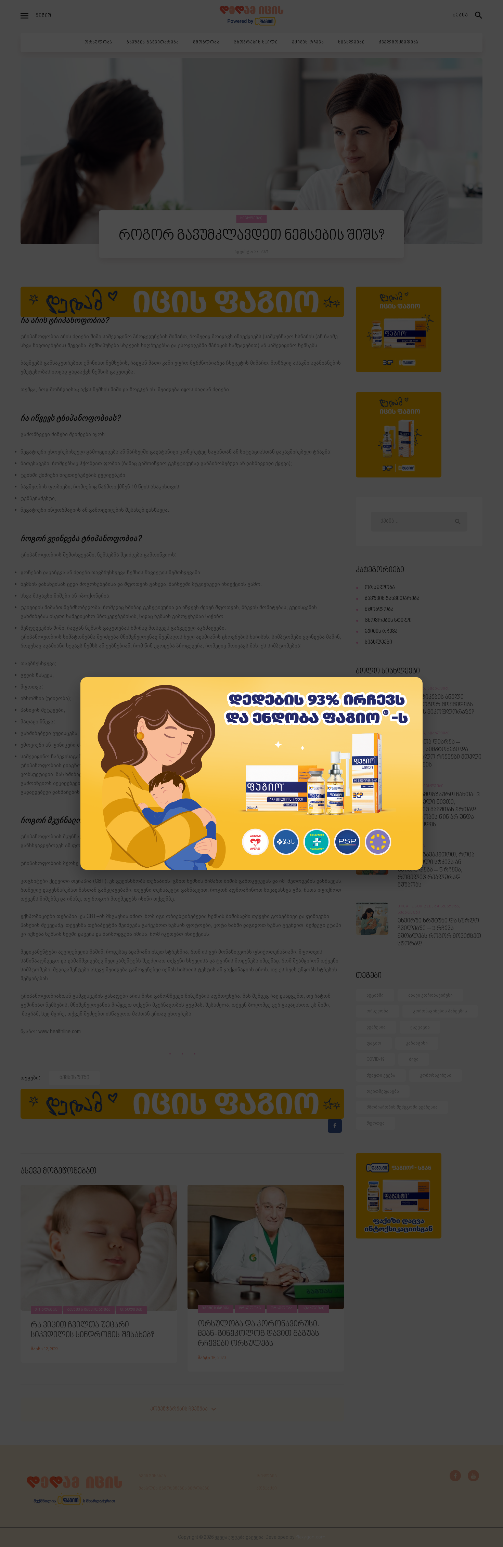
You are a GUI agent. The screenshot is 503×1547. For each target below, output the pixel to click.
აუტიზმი (375, 995)
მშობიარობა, (448, 906)
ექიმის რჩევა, (412, 688)
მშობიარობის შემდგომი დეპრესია (402, 1107)
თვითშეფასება (382, 1091)
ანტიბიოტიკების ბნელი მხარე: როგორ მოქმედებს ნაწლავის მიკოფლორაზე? (436, 705)
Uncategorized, (416, 906)
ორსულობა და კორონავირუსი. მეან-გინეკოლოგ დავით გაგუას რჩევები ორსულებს (258, 1334)
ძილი (413, 1059)
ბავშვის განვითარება (89, 1310)
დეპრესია (376, 1027)
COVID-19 (375, 1059)
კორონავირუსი (435, 1075)
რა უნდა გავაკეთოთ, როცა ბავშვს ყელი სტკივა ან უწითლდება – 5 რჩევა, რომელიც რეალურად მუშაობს (436, 870)
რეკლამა (267, 1476)
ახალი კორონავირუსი (430, 995)
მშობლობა (379, 609)
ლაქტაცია (420, 1027)
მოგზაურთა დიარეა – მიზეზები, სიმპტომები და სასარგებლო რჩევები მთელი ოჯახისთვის (439, 753)
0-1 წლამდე (46, 1310)
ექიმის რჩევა (215, 1308)
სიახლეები (251, 218)
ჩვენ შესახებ (152, 1476)
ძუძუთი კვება (380, 1075)
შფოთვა (375, 1123)
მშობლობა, (409, 786)
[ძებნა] (478, 16)
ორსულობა (250, 1308)
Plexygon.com (310, 1537)
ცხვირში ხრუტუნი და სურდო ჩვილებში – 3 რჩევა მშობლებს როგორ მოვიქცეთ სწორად (439, 932)
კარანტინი (417, 1043)
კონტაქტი (267, 1488)
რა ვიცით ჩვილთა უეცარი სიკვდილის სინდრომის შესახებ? (92, 1330)
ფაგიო (373, 1043)
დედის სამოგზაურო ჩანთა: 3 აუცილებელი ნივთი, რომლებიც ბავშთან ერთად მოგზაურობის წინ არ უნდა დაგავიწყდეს (438, 810)
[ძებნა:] (419, 521)
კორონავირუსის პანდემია (440, 1010)
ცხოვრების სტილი (388, 620)
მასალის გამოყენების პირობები (174, 1488)
